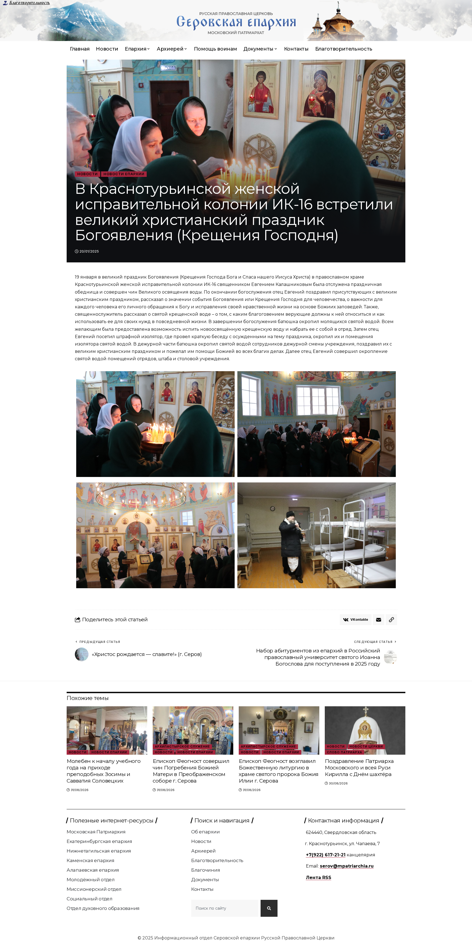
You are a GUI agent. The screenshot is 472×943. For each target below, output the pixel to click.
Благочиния (205, 870)
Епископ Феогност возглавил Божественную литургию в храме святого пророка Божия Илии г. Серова (278, 771)
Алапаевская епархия (93, 870)
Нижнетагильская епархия (99, 851)
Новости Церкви (366, 746)
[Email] (378, 619)
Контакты (202, 889)
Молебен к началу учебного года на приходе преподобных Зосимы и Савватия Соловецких (104, 771)
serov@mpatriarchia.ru (347, 866)
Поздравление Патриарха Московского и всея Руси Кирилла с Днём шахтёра (359, 767)
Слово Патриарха (344, 752)
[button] (391, 619)
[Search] (269, 908)
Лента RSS (318, 877)
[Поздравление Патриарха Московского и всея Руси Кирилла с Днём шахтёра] (365, 730)
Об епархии (205, 831)
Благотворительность (29, 3)
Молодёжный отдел (91, 879)
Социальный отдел (90, 898)
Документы (205, 879)
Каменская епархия (90, 860)
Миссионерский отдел (94, 889)
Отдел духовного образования (103, 908)
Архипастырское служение (182, 746)
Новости (87, 174)
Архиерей (203, 851)
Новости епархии (124, 174)
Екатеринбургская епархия (99, 841)
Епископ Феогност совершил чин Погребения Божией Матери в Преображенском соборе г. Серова (191, 771)
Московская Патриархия (96, 831)
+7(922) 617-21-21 (326, 854)
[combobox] (224, 908)
